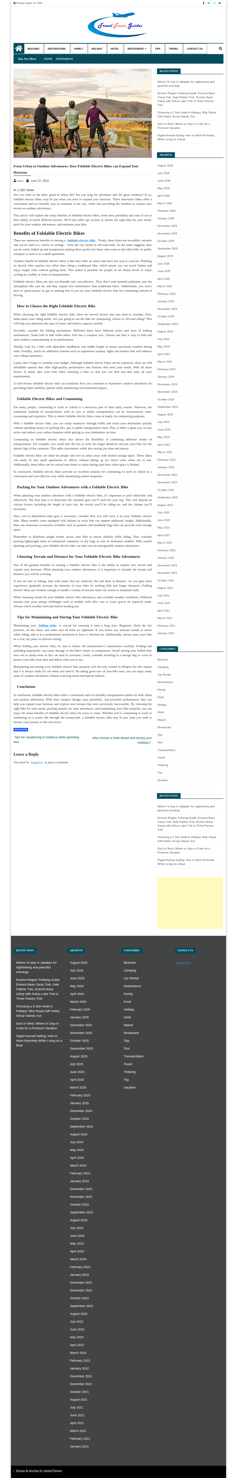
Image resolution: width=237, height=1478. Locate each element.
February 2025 (167, 293)
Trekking (163, 765)
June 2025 (164, 271)
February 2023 (167, 459)
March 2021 (165, 618)
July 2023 (164, 421)
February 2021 (167, 625)
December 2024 (167, 308)
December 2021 (167, 565)
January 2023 (166, 467)
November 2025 (167, 233)
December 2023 (167, 384)
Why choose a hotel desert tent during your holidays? (122, 740)
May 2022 (164, 527)
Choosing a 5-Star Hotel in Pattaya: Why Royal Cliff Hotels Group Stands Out (38, 1011)
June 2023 (164, 429)
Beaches (33, 48)
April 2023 (164, 444)
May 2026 (164, 188)
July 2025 (164, 263)
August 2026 (165, 165)
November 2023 (167, 391)
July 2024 (164, 339)
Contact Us (195, 48)
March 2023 (165, 452)
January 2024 (166, 376)
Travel (173, 48)
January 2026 (166, 218)
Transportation (166, 750)
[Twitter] (209, 3)
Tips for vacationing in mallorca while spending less (46, 740)
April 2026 (164, 195)
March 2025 (165, 286)
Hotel (115, 48)
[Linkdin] (220, 3)
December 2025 (167, 225)
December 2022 (167, 474)
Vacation (163, 780)
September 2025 (168, 248)
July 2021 (164, 595)
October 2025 (166, 240)
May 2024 (164, 346)
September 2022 (168, 497)
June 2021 (164, 602)
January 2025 (166, 301)
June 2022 (164, 520)
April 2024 (164, 354)
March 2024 (165, 361)
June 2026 (164, 180)
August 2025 (165, 256)
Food (161, 697)
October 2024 (166, 316)
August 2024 (165, 331)
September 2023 (168, 406)
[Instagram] (214, 3)
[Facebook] (204, 3)
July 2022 (164, 512)
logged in (37, 762)
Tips (157, 48)
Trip (160, 772)
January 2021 (166, 633)
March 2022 (165, 542)
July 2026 (164, 173)
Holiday (96, 48)
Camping (163, 666)
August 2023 (165, 414)
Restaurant (136, 48)
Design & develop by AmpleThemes (39, 1470)
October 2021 (166, 580)
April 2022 (164, 535)
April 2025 (164, 278)
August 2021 (165, 587)
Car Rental (164, 674)
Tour (160, 742)
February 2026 (167, 210)
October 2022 (166, 489)
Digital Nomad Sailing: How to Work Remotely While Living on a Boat (39, 1040)
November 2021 (167, 572)
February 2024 (167, 369)
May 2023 (164, 437)
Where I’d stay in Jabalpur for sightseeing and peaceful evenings (36, 967)
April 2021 (164, 610)
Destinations (57, 48)
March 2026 (165, 203)
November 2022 (167, 482)
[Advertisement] (190, 903)
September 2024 (168, 324)
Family (78, 48)
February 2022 (167, 550)
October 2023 (166, 399)
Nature (162, 719)
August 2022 (165, 505)
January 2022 (166, 557)
